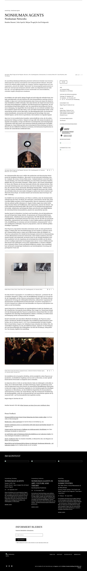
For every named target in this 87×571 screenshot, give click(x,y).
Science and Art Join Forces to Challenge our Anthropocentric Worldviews (26, 429)
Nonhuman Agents (14, 481)
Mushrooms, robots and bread (13, 422)
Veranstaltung (8, 478)
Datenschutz (68, 554)
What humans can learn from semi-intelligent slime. (35, 405)
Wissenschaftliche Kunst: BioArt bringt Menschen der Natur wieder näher (26, 417)
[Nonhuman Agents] (17, 468)
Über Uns (52, 554)
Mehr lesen (8, 504)
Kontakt (59, 554)
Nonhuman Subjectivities (65, 482)
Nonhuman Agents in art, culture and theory (42, 483)
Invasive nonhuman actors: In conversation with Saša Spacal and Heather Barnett (28, 425)
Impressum (77, 554)
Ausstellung (61, 478)
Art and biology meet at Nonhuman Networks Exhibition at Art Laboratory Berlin (28, 434)
